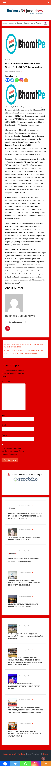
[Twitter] (12, 80)
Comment (6, 382)
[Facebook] (7, 80)
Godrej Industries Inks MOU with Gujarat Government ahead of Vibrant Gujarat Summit (25, 733)
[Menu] (4, 2)
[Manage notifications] (43, 759)
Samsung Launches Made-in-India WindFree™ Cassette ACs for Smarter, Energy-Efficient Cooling (24, 582)
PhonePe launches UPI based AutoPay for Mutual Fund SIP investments (23, 346)
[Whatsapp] (17, 80)
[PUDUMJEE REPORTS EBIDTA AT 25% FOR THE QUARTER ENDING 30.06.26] (40, 23)
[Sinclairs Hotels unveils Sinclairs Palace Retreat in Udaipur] (12, 599)
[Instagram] (21, 80)
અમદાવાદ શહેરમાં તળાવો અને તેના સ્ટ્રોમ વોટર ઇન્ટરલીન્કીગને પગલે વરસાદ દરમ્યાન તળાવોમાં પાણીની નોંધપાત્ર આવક (25, 636)
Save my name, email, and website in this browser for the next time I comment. (13, 451)
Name (4, 415)
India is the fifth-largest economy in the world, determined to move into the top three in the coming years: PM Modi (25, 710)
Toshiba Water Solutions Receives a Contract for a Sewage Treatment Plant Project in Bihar (24, 352)
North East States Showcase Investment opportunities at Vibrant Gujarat (24, 686)
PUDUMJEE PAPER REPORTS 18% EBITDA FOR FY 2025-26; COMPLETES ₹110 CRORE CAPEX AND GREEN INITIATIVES (25, 516)
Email (4, 425)
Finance (8, 60)
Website (4, 435)
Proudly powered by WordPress (14, 754)
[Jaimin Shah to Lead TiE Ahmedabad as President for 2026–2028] (12, 532)
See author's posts (15, 322)
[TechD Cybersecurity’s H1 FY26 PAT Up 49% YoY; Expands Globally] (12, 553)
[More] (26, 80)
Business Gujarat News (12, 71)
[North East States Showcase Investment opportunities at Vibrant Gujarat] (12, 678)
